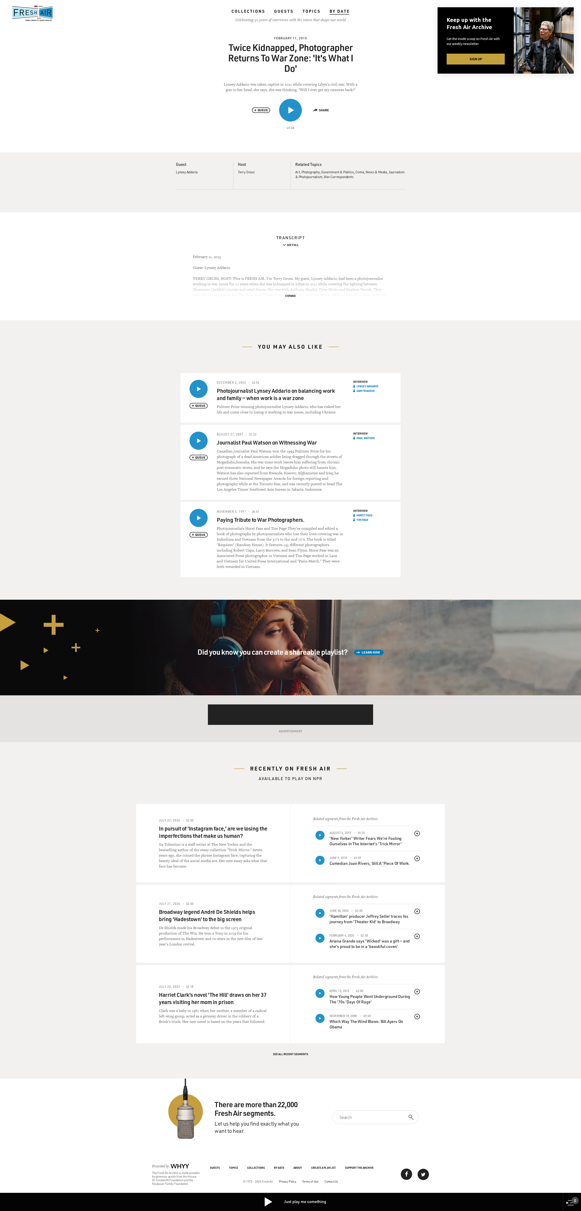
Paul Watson (366, 438)
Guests (283, 11)
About (297, 1167)
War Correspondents (338, 176)
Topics (311, 11)
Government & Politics (337, 172)
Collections (248, 11)
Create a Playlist (323, 1167)
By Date (340, 11)
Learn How (371, 652)
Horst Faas (364, 515)
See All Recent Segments (290, 1054)
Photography (310, 172)
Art (297, 172)
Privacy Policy (287, 1181)
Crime (359, 172)
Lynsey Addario (187, 172)
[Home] (32, 13)
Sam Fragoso (366, 391)
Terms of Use (310, 1181)
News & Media (376, 172)
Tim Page (362, 520)
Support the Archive (359, 1167)
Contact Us (331, 1181)
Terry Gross (246, 172)
